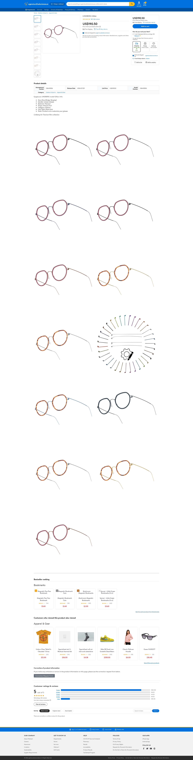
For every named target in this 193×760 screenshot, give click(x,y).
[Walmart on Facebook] (144, 748)
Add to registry (151, 62)
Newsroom (27, 744)
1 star (58, 699)
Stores (55, 741)
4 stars (58, 692)
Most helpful (68, 711)
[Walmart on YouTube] (151, 748)
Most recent (44, 711)
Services (39, 10)
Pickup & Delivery (70, 10)
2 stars (58, 696)
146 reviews (96, 19)
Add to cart (145, 26)
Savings (46, 10)
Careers (88, 10)
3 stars (58, 694)
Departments (31, 10)
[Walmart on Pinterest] (154, 748)
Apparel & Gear (53, 13)
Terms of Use (116, 739)
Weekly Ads (120, 729)
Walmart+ (56, 747)
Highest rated (56, 711)
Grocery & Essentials (57, 10)
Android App (146, 741)
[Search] (132, 4)
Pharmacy (80, 10)
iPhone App (146, 739)
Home (35, 13)
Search (156, 711)
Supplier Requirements (30, 752)
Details (147, 58)
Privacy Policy (117, 741)
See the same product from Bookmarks (147, 612)
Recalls (85, 744)
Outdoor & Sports (43, 13)
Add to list (139, 62)
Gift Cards (57, 750)
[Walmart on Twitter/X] (147, 748)
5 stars (58, 690)
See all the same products (151, 663)
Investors (26, 747)
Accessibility (86, 747)
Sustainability (28, 750)
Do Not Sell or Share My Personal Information (126, 750)
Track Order (108, 729)
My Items (95, 10)
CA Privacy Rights (118, 744)
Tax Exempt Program (89, 752)
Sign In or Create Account (79, 729)
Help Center (95, 729)
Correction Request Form (44, 676)
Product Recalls (87, 750)
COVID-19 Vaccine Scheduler (91, 739)
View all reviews (40, 704)
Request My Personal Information (122, 747)
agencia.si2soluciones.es (103, 33)
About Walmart (28, 739)
